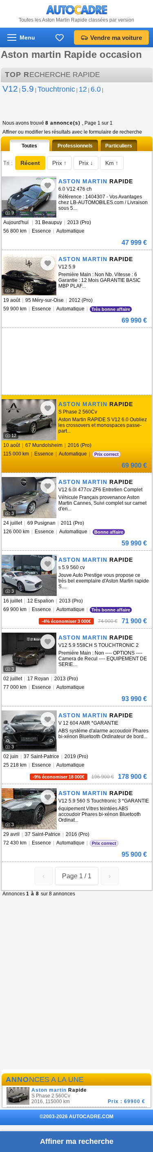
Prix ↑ (59, 163)
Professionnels (75, 146)
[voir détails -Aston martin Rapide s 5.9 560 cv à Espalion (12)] (29, 575)
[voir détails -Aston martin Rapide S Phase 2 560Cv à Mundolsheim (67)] (29, 419)
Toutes (29, 146)
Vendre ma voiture (116, 37)
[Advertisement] (63, 340)
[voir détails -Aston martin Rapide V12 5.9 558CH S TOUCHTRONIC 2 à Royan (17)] (29, 653)
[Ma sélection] (59, 37)
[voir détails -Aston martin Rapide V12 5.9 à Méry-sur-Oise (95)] (29, 274)
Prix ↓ (86, 163)
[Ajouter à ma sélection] (47, 185)
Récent (30, 163)
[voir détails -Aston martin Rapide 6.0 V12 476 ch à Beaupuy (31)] (29, 197)
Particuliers (118, 146)
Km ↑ (111, 163)
